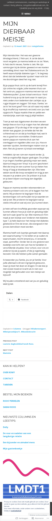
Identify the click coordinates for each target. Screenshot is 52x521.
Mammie (8, 351)
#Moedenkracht (28, 332)
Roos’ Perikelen (11, 401)
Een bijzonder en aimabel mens (19, 442)
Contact (8, 378)
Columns (17, 329)
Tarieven (8, 384)
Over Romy (9, 372)
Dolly (5, 427)
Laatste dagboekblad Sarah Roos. (18, 342)
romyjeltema (37, 46)
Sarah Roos (9, 407)
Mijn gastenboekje (12, 448)
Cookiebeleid (16, 511)
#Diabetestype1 (38, 329)
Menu (27, 13)
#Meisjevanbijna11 (11, 332)
